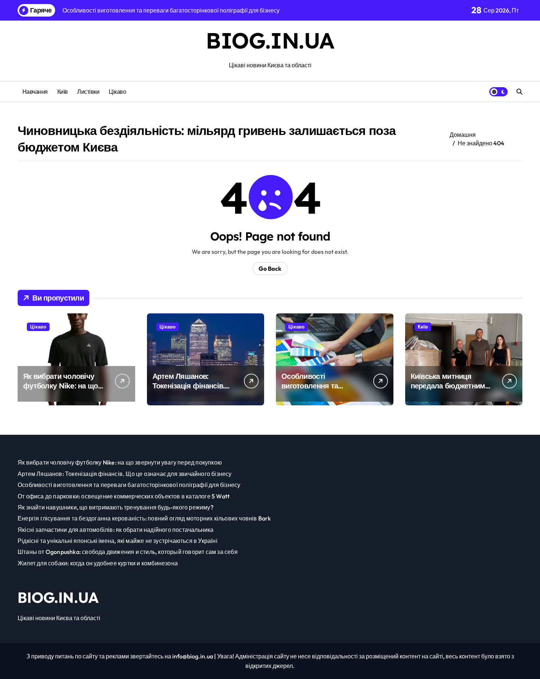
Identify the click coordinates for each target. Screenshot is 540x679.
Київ (62, 91)
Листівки (88, 91)
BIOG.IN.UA (270, 40)
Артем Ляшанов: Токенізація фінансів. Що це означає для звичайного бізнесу (188, 390)
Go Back (270, 268)
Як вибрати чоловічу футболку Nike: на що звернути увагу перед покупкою (60, 390)
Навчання (35, 91)
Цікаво (117, 91)
